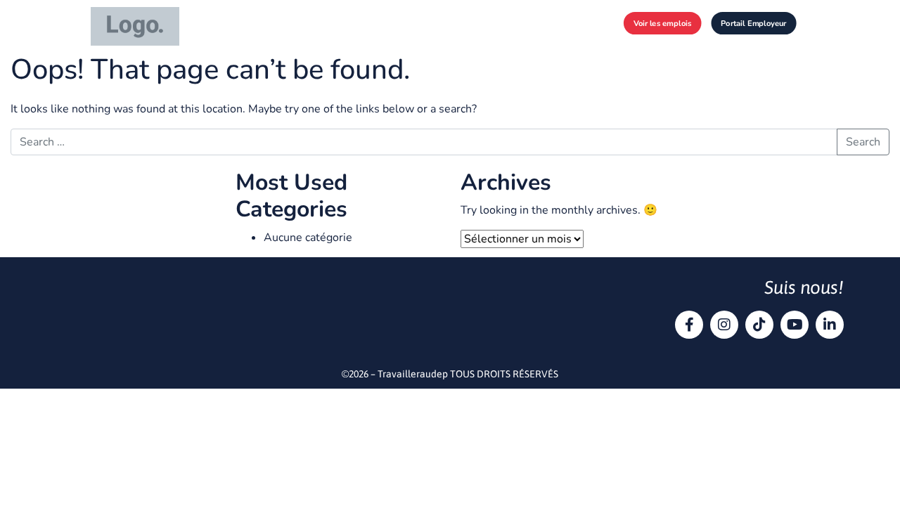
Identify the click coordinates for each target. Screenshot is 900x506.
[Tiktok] (759, 325)
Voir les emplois (663, 23)
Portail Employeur (753, 23)
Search (863, 142)
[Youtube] (794, 325)
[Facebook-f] (689, 325)
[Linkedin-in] (830, 325)
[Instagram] (724, 325)
